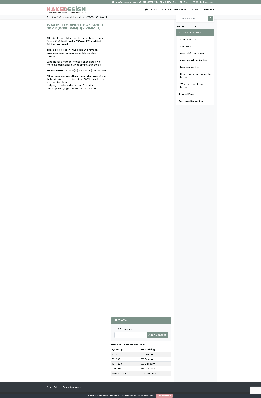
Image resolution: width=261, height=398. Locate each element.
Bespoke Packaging (191, 101)
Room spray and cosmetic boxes (195, 76)
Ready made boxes (190, 32)
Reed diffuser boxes (192, 53)
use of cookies (146, 396)
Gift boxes (186, 46)
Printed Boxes (187, 94)
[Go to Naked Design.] (47, 17)
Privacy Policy (53, 387)
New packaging (189, 67)
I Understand (164, 396)
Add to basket (157, 335)
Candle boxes (188, 39)
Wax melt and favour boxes (192, 86)
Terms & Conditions (72, 387)
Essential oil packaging (193, 60)
